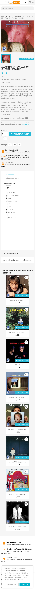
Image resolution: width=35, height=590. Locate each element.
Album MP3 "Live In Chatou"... (17, 494)
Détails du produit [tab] (12, 178)
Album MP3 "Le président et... (17, 429)
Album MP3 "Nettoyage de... (17, 462)
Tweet (15, 144)
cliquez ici (25, 125)
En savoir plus (12, 584)
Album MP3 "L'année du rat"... (17, 527)
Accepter (24, 584)
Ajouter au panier (20, 134)
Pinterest (19, 144)
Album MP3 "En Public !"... (17, 365)
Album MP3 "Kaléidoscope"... (17, 397)
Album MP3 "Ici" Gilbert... (17, 300)
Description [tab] (10, 175)
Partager (10, 144)
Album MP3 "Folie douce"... (17, 332)
